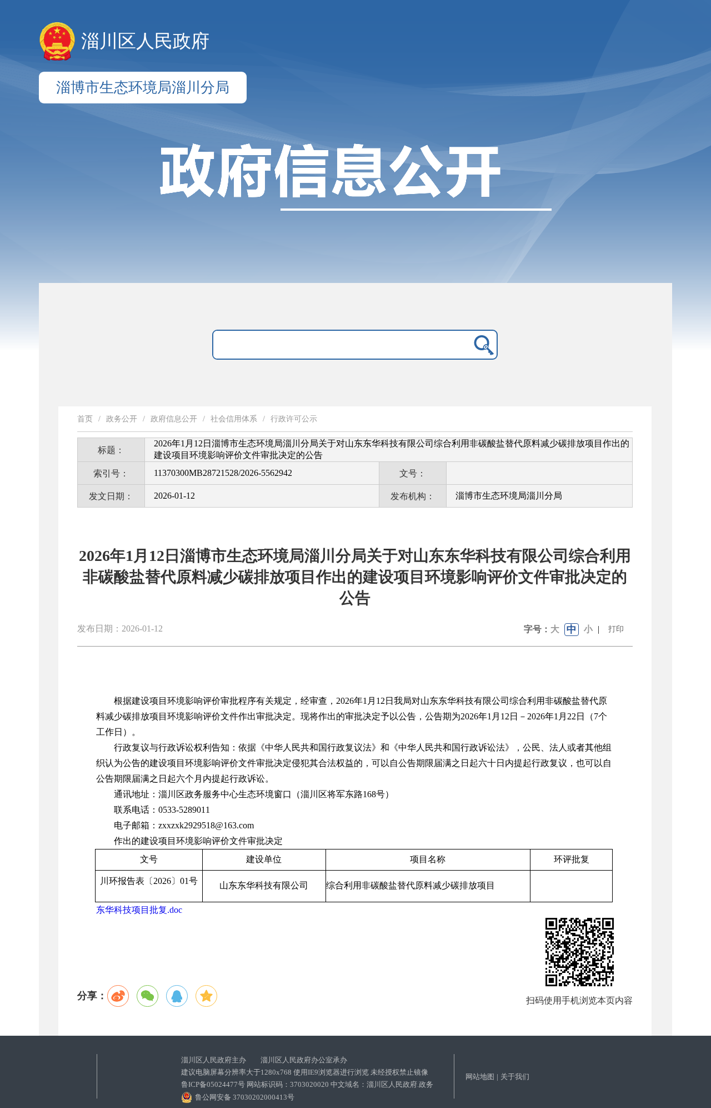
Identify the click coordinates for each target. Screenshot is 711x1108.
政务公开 (121, 419)
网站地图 (479, 1076)
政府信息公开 (174, 419)
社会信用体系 (234, 419)
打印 (616, 629)
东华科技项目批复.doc (139, 910)
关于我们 (514, 1076)
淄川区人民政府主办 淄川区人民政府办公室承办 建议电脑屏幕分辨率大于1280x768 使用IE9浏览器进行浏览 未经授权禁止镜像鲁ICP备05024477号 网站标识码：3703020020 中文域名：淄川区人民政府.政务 (307, 1072)
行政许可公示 (294, 419)
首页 (85, 419)
